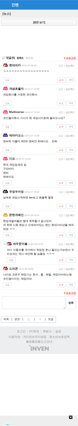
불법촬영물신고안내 (39, 341)
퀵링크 (47, 331)
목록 (6, 319)
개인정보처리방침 (34, 336)
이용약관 (14, 336)
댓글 (50, 319)
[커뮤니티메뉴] (4, 4)
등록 (70, 302)
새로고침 (71, 57)
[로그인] (65, 4)
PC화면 (34, 331)
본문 (17, 319)
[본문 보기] (39, 22)
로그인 (21, 331)
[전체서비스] (73, 4)
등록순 (20, 57)
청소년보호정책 (59, 336)
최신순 (29, 57)
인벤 (15, 5)
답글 (7, 80)
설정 (58, 331)
